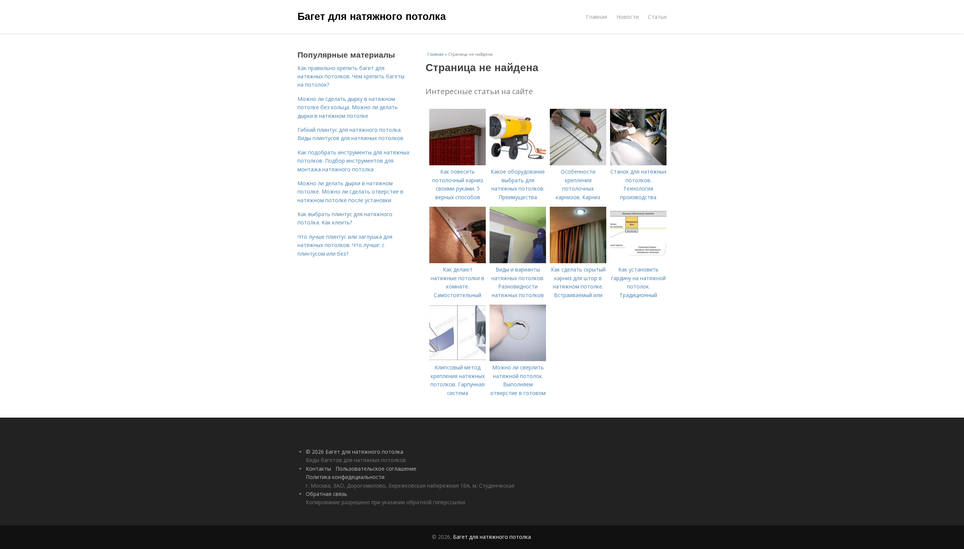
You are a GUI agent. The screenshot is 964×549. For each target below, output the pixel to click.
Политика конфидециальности (345, 476)
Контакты (318, 468)
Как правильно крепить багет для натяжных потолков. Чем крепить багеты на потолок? (350, 76)
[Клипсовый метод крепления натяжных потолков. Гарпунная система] (457, 359)
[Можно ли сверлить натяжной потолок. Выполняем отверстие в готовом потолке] (518, 359)
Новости (627, 16)
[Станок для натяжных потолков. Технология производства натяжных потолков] (638, 163)
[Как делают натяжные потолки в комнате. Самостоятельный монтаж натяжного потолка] (457, 261)
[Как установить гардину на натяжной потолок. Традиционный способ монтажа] (638, 261)
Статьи (657, 16)
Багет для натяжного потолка (371, 16)
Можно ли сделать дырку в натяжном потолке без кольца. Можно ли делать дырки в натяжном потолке (347, 107)
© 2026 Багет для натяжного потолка (354, 451)
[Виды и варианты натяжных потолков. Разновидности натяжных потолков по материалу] (518, 261)
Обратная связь (326, 493)
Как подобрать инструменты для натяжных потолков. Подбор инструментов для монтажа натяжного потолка (353, 161)
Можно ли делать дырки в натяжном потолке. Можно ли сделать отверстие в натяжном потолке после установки (350, 192)
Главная (596, 16)
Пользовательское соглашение (376, 468)
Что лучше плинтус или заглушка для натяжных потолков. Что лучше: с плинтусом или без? (344, 245)
